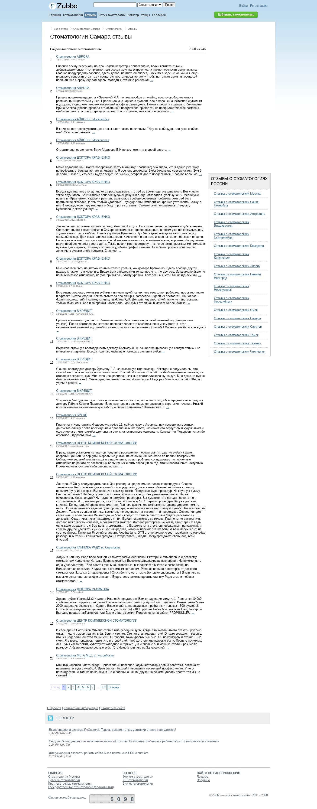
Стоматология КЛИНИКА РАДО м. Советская (88, 547)
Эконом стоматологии (138, 776)
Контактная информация (81, 708)
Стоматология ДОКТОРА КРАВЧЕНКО (83, 157)
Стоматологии (114, 28)
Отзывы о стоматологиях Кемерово (239, 246)
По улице (203, 780)
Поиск (169, 5)
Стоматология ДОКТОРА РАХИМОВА (82, 589)
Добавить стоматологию (236, 14)
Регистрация (259, 5)
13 (103, 687)
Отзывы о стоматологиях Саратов (238, 326)
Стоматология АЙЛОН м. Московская (82, 119)
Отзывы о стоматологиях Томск (236, 335)
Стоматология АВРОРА (72, 56)
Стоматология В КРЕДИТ (74, 311)
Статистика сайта (113, 708)
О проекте (54, 708)
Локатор (202, 776)
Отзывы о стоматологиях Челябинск (239, 351)
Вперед (114, 687)
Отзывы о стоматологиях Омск (236, 310)
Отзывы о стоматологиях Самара (237, 318)
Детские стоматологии (64, 780)
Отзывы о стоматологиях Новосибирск (231, 299)
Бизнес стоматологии (138, 783)
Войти (243, 5)
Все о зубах (61, 28)
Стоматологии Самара (86, 28)
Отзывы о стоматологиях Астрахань (239, 213)
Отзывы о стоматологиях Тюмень (237, 343)
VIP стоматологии (135, 780)
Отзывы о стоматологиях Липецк (237, 266)
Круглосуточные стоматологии (69, 783)
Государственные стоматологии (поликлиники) (81, 787)
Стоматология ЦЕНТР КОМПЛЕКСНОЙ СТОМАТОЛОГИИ (96, 443)
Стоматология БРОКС (71, 415)
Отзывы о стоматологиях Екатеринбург (231, 235)
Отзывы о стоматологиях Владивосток (231, 223)
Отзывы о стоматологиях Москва (237, 193)
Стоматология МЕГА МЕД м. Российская (85, 655)
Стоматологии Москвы (64, 776)
